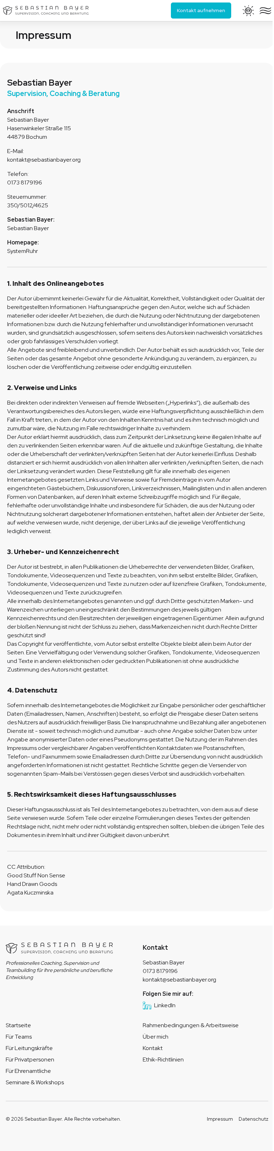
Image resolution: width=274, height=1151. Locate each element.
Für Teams (19, 1036)
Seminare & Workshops (35, 1082)
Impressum (220, 1119)
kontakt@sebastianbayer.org (179, 979)
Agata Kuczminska (30, 892)
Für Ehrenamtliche (28, 1071)
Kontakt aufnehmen (201, 10)
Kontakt (153, 1048)
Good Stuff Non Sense (36, 875)
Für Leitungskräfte (29, 1048)
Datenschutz (253, 1119)
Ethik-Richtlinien (163, 1059)
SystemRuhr (22, 251)
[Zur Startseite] (45, 10)
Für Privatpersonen (30, 1059)
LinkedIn (165, 1005)
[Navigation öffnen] (265, 10)
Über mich (155, 1036)
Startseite (18, 1025)
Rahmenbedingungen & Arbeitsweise (191, 1025)
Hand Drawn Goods (32, 884)
